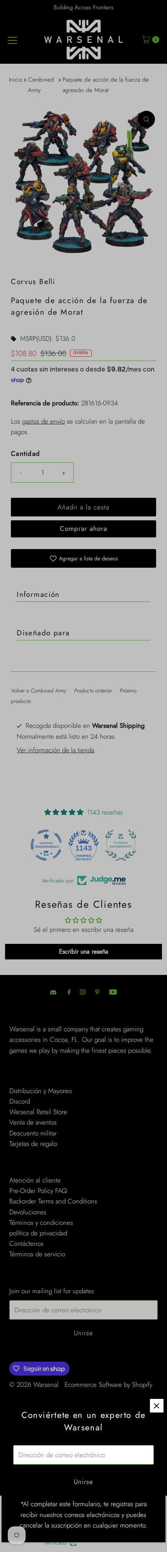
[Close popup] (157, 1405)
